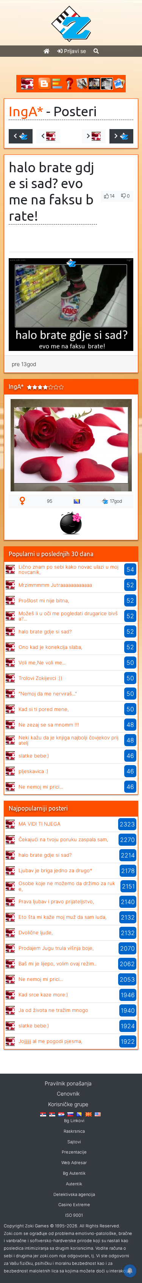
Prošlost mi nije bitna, (44, 600)
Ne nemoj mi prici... (41, 787)
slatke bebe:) (34, 756)
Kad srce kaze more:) (43, 994)
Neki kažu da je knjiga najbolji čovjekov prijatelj (69, 740)
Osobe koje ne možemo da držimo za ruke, (67, 886)
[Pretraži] (96, 51)
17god (116, 501)
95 (49, 501)
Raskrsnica (74, 1131)
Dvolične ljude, (36, 932)
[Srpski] (52, 1114)
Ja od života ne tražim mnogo (53, 1010)
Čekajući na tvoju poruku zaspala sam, (63, 839)
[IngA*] (10, 569)
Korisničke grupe (68, 1104)
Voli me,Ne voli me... (42, 662)
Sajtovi (74, 1141)
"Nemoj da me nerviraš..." (48, 694)
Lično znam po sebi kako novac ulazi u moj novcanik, (69, 569)
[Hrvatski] (61, 1114)
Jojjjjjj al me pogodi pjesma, (51, 1041)
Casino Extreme (74, 1204)
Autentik (74, 1183)
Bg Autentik (74, 1173)
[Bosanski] (79, 1114)
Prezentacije (74, 1152)
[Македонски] (89, 1114)
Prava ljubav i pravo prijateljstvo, (56, 901)
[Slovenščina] (70, 1114)
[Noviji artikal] (21, 136)
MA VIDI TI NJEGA (40, 824)
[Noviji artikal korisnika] (48, 136)
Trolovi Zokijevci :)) (40, 678)
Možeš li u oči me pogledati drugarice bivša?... (68, 616)
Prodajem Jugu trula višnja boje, (56, 948)
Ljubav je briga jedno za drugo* (55, 870)
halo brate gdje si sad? (45, 631)
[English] (98, 1114)
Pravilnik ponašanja (68, 1083)
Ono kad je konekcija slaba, (51, 647)
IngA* (26, 111)
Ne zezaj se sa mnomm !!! (49, 725)
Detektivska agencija (74, 1194)
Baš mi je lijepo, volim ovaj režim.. (57, 963)
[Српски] (43, 1114)
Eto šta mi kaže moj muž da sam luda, (63, 917)
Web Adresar (74, 1162)
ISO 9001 (74, 1215)
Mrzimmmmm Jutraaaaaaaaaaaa (55, 585)
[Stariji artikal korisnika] (94, 136)
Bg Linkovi (74, 1120)
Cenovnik (68, 1093)
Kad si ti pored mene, (44, 709)
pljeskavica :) (33, 771)
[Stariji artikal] (121, 136)
